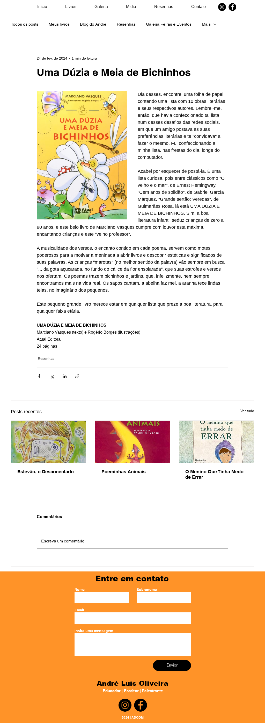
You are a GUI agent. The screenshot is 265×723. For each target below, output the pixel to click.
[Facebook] (232, 7)
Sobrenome (147, 589)
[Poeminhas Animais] (132, 442)
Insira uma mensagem (94, 631)
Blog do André (93, 24)
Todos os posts (24, 24)
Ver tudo (247, 411)
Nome (80, 589)
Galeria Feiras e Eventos (169, 24)
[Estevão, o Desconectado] (48, 442)
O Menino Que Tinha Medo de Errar (214, 474)
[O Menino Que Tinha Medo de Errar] (216, 442)
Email (79, 610)
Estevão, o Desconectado (45, 471)
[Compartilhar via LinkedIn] (64, 376)
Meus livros (59, 24)
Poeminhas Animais (123, 471)
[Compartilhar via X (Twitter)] (51, 376)
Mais (206, 24)
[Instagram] (222, 7)
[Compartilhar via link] (77, 376)
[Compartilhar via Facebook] (39, 376)
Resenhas (126, 24)
